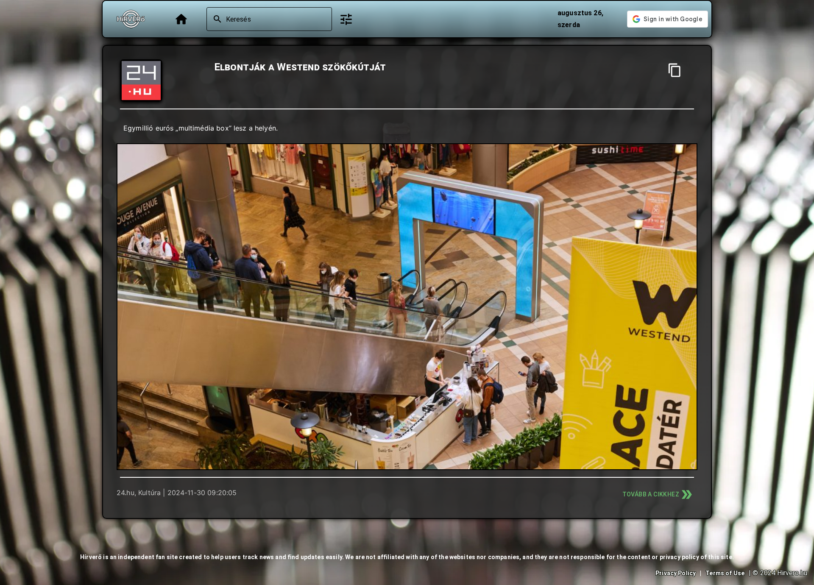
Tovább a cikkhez (650, 494)
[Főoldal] (181, 19)
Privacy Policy (675, 573)
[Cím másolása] (675, 70)
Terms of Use (724, 573)
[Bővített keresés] (346, 19)
